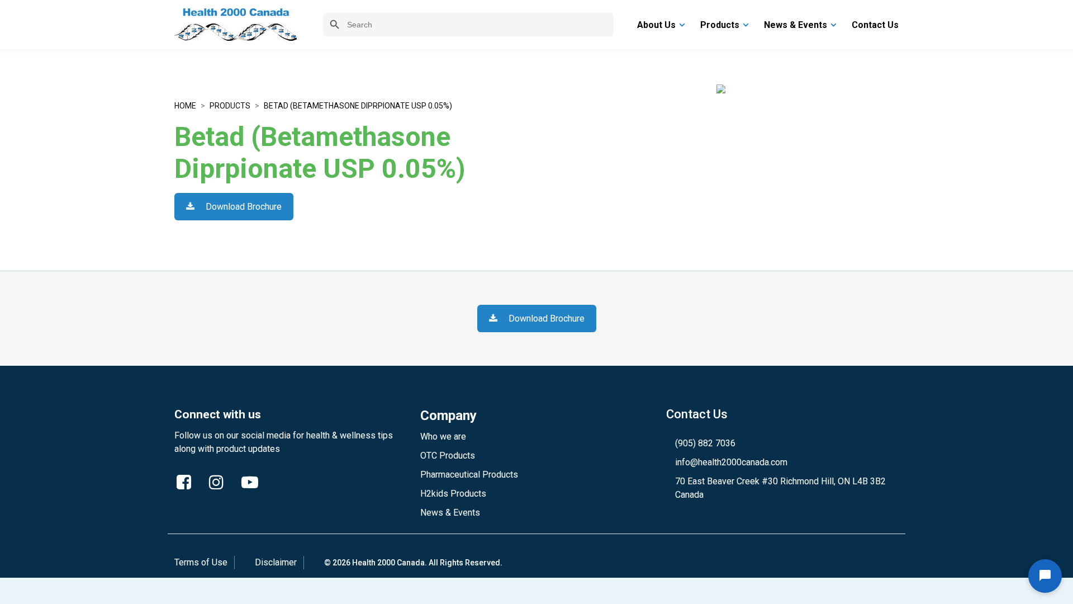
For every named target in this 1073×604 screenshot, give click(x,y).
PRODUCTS (230, 105)
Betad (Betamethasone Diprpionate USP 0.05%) (358, 105)
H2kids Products (453, 493)
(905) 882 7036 (705, 443)
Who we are (443, 436)
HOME (185, 105)
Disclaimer (276, 562)
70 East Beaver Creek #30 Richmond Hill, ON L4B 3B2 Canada (780, 488)
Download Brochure (242, 206)
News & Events (450, 512)
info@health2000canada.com (731, 462)
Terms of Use (200, 562)
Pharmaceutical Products (469, 474)
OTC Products (447, 455)
